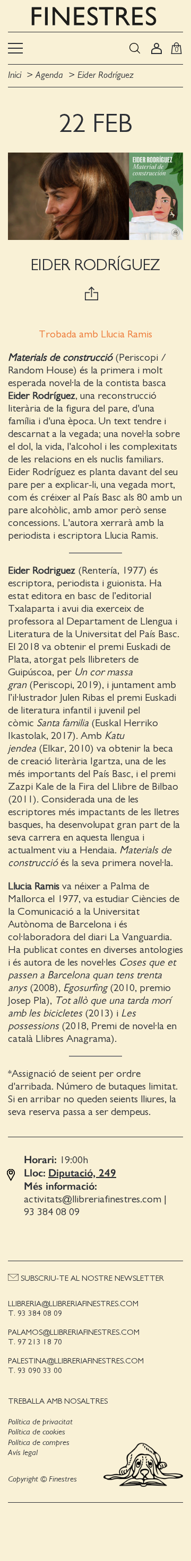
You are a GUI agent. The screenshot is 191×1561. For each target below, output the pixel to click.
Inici (16, 75)
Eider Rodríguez (105, 75)
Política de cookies (36, 1432)
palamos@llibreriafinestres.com (74, 1332)
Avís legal (23, 1452)
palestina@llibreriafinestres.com (76, 1361)
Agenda (49, 75)
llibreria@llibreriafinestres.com (73, 1304)
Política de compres (39, 1442)
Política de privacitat (40, 1421)
